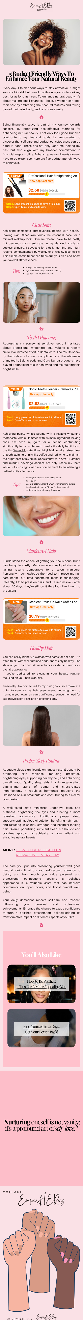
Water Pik (19, 450)
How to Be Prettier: (41, 981)
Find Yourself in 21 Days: (41, 1026)
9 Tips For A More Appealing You (41, 986)
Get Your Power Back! (41, 1031)
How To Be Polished (36, 850)
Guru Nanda (52, 360)
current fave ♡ (53, 271)
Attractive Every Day (37, 855)
